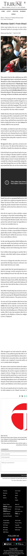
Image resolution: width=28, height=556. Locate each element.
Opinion (5, 497)
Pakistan (15, 11)
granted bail (16, 198)
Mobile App (17, 529)
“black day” (19, 83)
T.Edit (16, 493)
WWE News (5, 532)
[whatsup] (25, 396)
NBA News (5, 527)
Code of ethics (18, 527)
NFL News (5, 529)
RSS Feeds (17, 509)
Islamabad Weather (7, 516)
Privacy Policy (18, 522)
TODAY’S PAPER (6, 7)
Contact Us (17, 513)
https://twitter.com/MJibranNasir (9, 441)
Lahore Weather (6, 513)
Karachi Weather (7, 511)
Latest (9, 11)
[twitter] (22, 396)
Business (23, 11)
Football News (6, 522)
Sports (16, 495)
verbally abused (17, 90)
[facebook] (20, 396)
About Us (17, 504)
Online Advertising (19, 506)
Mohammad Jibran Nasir (6, 33)
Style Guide (17, 520)
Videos (16, 500)
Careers (17, 516)
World (13, 14)
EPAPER (23, 7)
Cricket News (6, 520)
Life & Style (17, 490)
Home (3, 11)
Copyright (17, 525)
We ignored (4, 144)
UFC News (5, 525)
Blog (16, 497)
